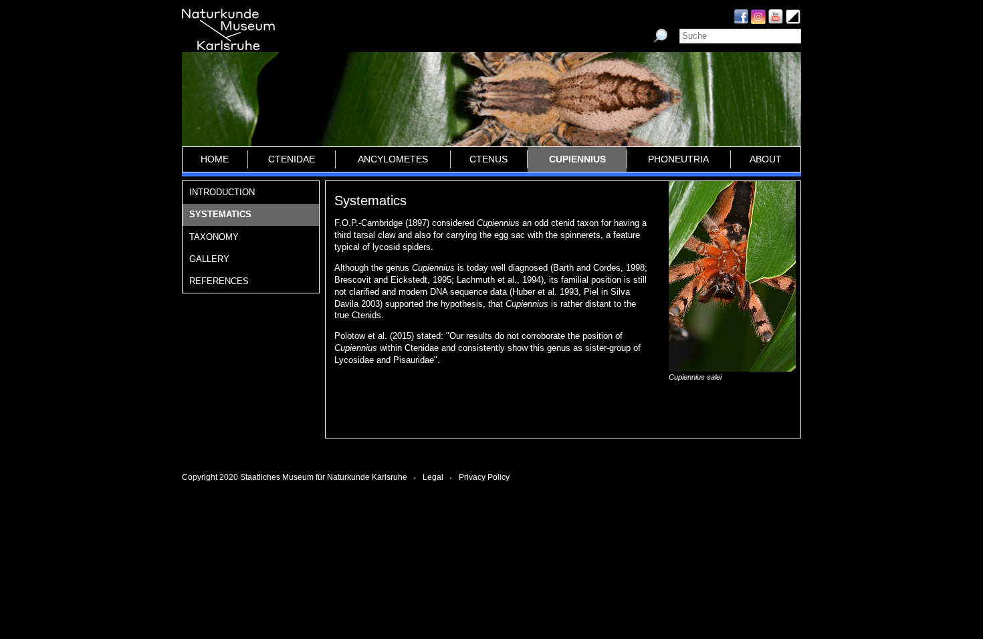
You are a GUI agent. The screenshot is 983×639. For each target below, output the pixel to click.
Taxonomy (214, 237)
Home (215, 159)
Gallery (209, 259)
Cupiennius (577, 159)
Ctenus (488, 159)
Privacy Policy (484, 477)
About (766, 159)
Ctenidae (291, 159)
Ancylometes (393, 159)
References (219, 281)
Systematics (220, 214)
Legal (433, 477)
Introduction (222, 192)
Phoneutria (678, 159)
